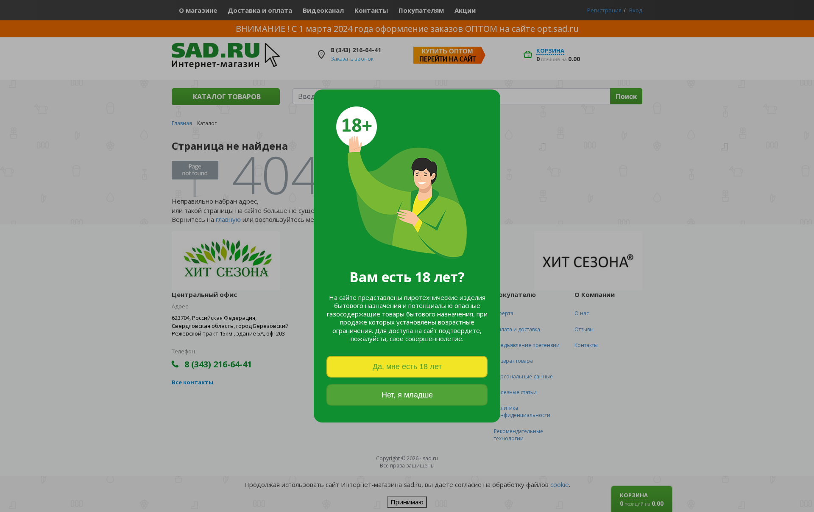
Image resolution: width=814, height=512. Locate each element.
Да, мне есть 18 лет (407, 366)
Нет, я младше (407, 395)
